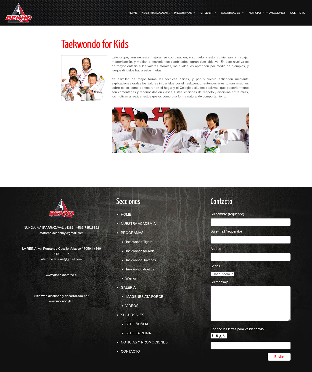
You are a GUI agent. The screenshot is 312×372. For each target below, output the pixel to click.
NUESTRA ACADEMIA (155, 12)
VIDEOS (131, 306)
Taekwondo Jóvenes (140, 260)
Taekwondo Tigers (138, 242)
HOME (133, 12)
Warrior (130, 278)
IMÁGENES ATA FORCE (144, 297)
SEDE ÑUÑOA (136, 324)
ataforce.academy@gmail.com (62, 233)
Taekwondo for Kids (140, 251)
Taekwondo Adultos (139, 269)
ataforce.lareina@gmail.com (61, 259)
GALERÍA (206, 12)
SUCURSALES (230, 12)
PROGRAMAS (183, 12)
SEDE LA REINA (138, 333)
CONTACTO (297, 12)
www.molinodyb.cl (61, 301)
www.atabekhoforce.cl (61, 275)
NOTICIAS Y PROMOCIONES (267, 12)
